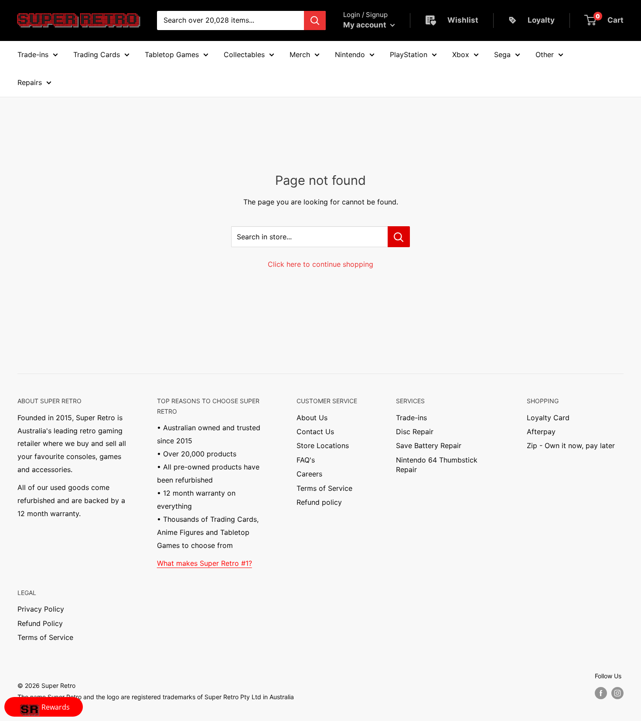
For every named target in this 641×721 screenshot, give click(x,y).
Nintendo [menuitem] (350, 54)
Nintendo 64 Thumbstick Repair (436, 465)
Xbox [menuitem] (460, 54)
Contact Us (315, 431)
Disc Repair (414, 431)
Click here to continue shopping (320, 264)
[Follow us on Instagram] (617, 693)
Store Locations (323, 445)
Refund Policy (40, 623)
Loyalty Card (548, 417)
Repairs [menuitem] (29, 82)
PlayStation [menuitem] (408, 54)
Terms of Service (324, 488)
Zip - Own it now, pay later (571, 445)
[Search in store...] (399, 236)
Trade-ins (411, 417)
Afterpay (541, 431)
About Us (312, 417)
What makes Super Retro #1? (204, 563)
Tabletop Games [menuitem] (172, 54)
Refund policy (319, 502)
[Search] (315, 20)
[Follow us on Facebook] (601, 693)
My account (365, 24)
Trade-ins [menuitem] (32, 54)
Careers (309, 473)
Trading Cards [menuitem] (96, 54)
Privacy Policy (40, 609)
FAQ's (306, 460)
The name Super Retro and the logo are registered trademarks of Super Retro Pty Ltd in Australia (155, 697)
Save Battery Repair (428, 445)
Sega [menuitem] (502, 54)
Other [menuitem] (544, 54)
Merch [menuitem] (300, 54)
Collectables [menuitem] (244, 54)
